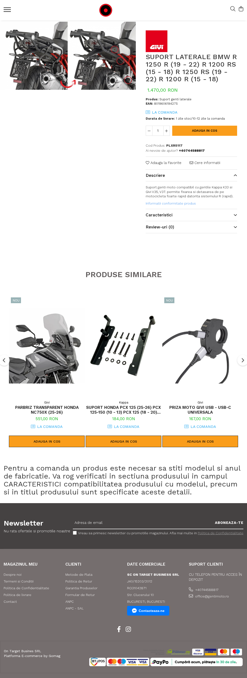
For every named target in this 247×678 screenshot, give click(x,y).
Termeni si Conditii (19, 581)
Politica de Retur (78, 581)
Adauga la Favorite (165, 163)
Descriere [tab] (155, 175)
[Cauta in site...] (232, 9)
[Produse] (8, 11)
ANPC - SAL (74, 608)
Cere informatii (206, 163)
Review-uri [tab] (160, 227)
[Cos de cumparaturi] (240, 9)
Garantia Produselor (81, 588)
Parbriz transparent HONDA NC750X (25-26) (47, 410)
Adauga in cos (204, 130)
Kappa (123, 402)
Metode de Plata (78, 574)
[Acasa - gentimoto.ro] (120, 10)
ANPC (69, 601)
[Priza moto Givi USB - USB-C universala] (200, 346)
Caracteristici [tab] (159, 214)
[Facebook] (119, 629)
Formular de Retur (80, 595)
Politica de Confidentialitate (220, 533)
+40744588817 (206, 590)
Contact (10, 601)
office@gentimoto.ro (211, 596)
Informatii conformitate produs (171, 203)
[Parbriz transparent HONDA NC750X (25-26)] (47, 346)
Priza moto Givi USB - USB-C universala (200, 410)
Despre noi (12, 574)
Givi (47, 402)
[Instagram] (128, 629)
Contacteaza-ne (152, 611)
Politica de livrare (17, 595)
